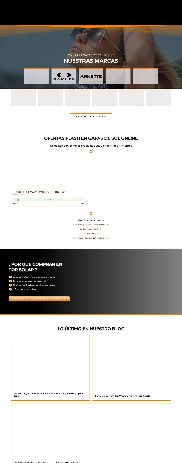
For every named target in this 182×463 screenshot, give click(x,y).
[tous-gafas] (104, 93)
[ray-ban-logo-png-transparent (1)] (37, 71)
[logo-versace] (145, 71)
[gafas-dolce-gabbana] (23, 93)
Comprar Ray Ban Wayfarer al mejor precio (91, 225)
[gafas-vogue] (118, 71)
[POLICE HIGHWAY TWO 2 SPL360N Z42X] (50, 172)
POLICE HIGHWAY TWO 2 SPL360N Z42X (39, 192)
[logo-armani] (158, 93)
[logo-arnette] (91, 71)
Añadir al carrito (19, 204)
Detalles (85, 204)
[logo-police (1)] (132, 93)
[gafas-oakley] (64, 71)
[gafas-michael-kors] (50, 93)
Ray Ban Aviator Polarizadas (91, 229)
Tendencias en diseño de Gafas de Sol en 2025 (91, 238)
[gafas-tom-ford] (77, 93)
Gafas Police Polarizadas (91, 234)
